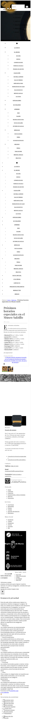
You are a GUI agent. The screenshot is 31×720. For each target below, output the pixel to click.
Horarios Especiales (8, 355)
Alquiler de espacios (18, 140)
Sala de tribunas (18, 80)
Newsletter (18, 28)
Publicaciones (18, 151)
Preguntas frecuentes (21, 24)
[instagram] (7, 574)
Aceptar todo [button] (15, 589)
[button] (1, 694)
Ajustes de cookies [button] (6, 589)
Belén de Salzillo (18, 93)
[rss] (10, 574)
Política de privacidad (21, 576)
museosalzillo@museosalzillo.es (14, 471)
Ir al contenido (5, 692)
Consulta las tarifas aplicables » (17, 460)
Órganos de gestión (18, 69)
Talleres (18, 116)
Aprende (17, 109)
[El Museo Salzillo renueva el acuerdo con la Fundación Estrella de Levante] (10, 371)
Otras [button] (2, 671)
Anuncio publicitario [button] (6, 635)
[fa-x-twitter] (6, 574)
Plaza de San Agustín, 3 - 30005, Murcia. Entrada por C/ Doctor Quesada (15, 382)
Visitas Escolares (18, 123)
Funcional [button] (3, 661)
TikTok (10, 525)
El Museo (17, 52)
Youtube (10, 526)
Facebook (10, 520)
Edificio (18, 59)
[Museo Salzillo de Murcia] (10, 13)
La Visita (17, 47)
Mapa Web (18, 580)
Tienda (18, 137)
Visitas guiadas (18, 133)
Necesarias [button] (4, 624)
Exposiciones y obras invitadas (16, 495)
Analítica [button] (3, 649)
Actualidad (17, 105)
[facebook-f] (5, 574)
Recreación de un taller (18, 86)
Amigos (17, 32)
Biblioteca (18, 158)
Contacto (17, 21)
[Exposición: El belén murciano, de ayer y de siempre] (5, 371)
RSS (9, 528)
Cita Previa (18, 17)
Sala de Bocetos (18, 90)
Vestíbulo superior (18, 76)
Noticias (14, 300)
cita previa (17, 443)
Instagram (11, 523)
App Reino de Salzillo (18, 126)
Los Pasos (18, 96)
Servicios (17, 130)
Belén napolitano (18, 83)
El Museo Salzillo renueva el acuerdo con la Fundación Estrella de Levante (15, 358)
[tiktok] (8, 574)
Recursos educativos (18, 119)
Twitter (10, 521)
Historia (18, 55)
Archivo (17, 144)
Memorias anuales (18, 154)
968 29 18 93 (14, 466)
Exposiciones (17, 100)
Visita (9, 490)
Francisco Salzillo (18, 65)
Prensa (18, 148)
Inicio (8, 300)
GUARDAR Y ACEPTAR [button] (7, 689)
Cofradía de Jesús (18, 62)
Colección (17, 73)
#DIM (18, 113)
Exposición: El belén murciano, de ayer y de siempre (15, 361)
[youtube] (11, 574)
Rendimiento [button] (4, 679)
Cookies (18, 577)
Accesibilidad (19, 578)
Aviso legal (18, 574)
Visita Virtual (19, 14)
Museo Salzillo (16, 376)
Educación (11, 498)
